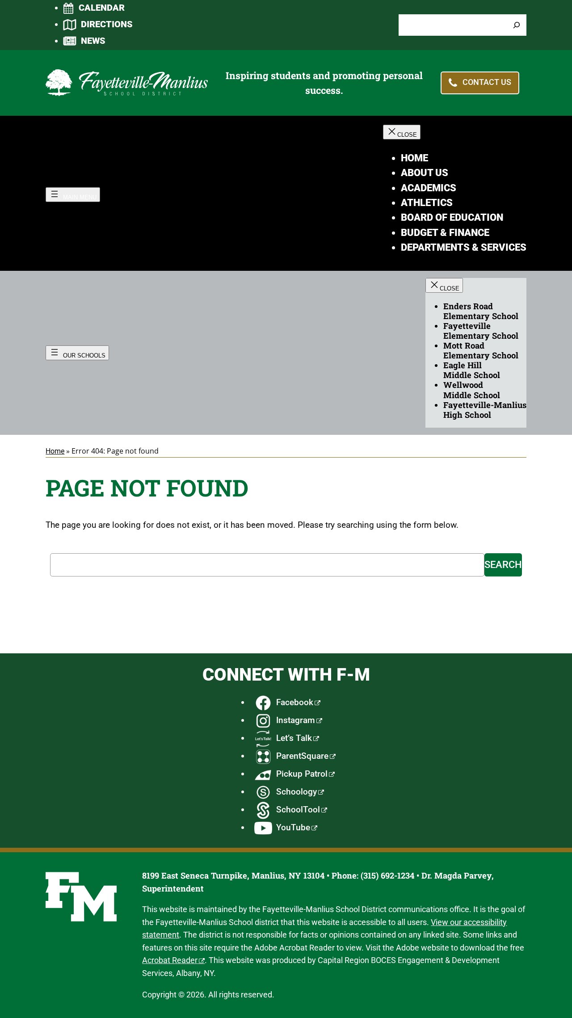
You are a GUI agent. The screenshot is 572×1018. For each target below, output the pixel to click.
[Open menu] (73, 194)
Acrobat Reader (170, 960)
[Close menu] (402, 132)
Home (55, 451)
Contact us (487, 82)
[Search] (516, 25)
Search (503, 564)
